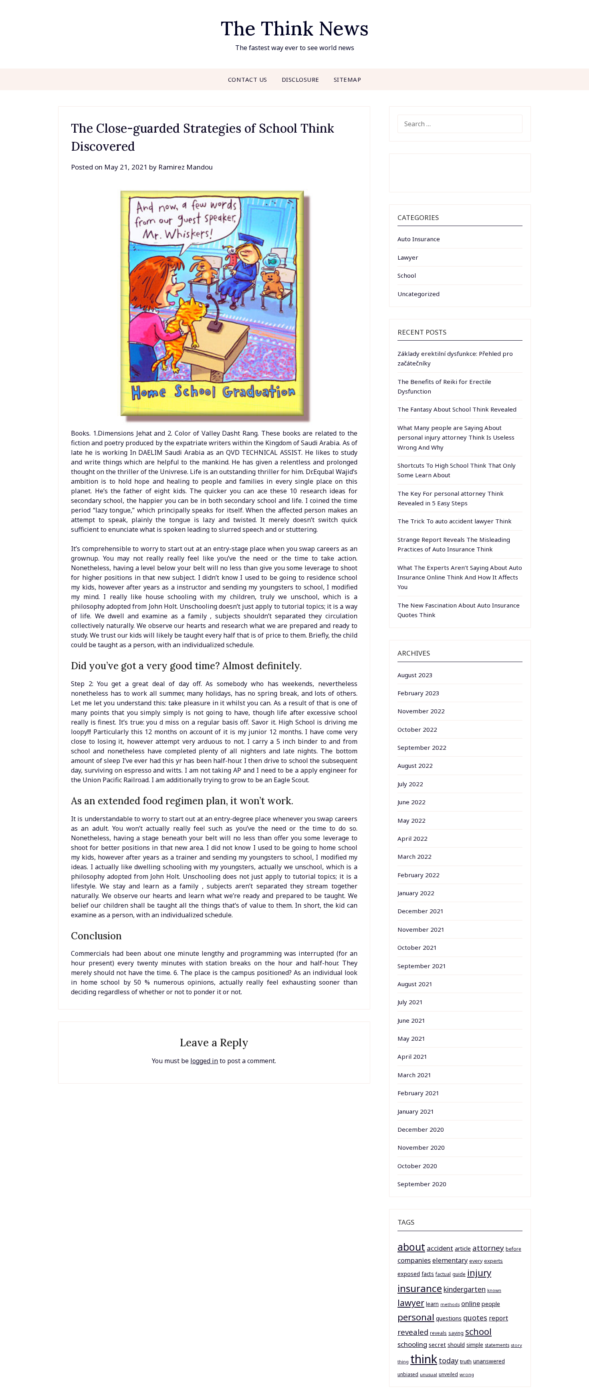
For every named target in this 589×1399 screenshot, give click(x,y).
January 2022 (415, 893)
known (494, 1290)
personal (415, 1317)
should (456, 1345)
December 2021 (420, 911)
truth (466, 1361)
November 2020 (421, 1147)
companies (414, 1260)
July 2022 (410, 784)
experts (493, 1260)
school (478, 1331)
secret (437, 1344)
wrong (467, 1374)
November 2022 (421, 711)
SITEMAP (347, 79)
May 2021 (411, 1038)
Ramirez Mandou (185, 167)
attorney (488, 1248)
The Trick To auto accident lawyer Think (454, 521)
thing (403, 1362)
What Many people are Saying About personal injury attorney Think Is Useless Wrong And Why (455, 437)
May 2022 (411, 820)
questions (449, 1318)
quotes (475, 1317)
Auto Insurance (418, 239)
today (448, 1360)
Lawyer (407, 257)
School (406, 275)
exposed (408, 1274)
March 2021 (414, 1075)
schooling (412, 1344)
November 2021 (421, 929)
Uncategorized (418, 294)
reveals (438, 1333)
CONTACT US (247, 79)
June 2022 (411, 802)
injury (479, 1272)
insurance (419, 1288)
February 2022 (418, 875)
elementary (450, 1260)
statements (497, 1345)
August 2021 (415, 984)
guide (459, 1274)
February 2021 (418, 1093)
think (423, 1359)
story (516, 1345)
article (463, 1248)
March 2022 (414, 856)
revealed (412, 1332)
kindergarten (465, 1289)
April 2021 (412, 1056)
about (411, 1247)
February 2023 (418, 693)
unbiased (407, 1374)
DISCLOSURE (300, 79)
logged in (204, 1060)
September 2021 (421, 966)
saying (456, 1333)
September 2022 (421, 747)
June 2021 (411, 1020)
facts (428, 1274)
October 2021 (417, 947)
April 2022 (412, 838)
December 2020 (420, 1129)
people (491, 1304)
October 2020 (417, 1166)
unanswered (489, 1361)
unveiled (448, 1374)
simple (474, 1345)
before (513, 1249)
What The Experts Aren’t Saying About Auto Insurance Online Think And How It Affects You (459, 577)
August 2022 (415, 765)
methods (450, 1304)
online (470, 1303)
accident (440, 1248)
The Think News (295, 28)
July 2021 (410, 1002)
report (498, 1318)
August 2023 (415, 675)
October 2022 (417, 729)
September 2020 (421, 1184)
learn (432, 1304)
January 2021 (415, 1111)
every (475, 1261)
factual (443, 1274)
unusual (428, 1374)
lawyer (410, 1302)
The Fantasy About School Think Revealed (456, 409)
